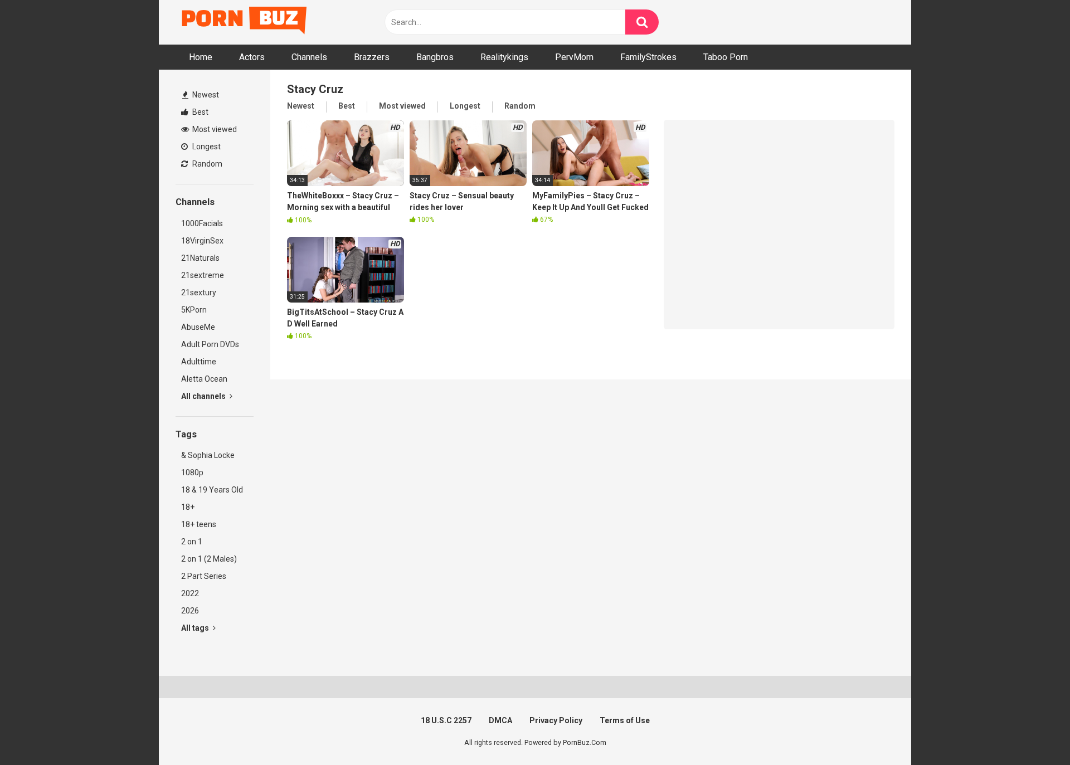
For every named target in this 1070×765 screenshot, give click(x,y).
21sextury (198, 292)
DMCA (500, 720)
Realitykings (504, 57)
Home (200, 57)
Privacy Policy (555, 720)
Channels (309, 57)
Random (206, 163)
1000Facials (202, 223)
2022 (190, 593)
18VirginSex (202, 240)
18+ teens (198, 524)
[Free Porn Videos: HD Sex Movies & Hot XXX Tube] (245, 23)
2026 (190, 610)
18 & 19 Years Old (212, 489)
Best (199, 112)
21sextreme (202, 275)
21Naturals (200, 258)
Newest (205, 94)
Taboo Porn (725, 57)
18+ (187, 507)
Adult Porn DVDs (210, 344)
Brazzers (372, 57)
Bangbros (435, 57)
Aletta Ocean (204, 378)
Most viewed (214, 129)
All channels (204, 396)
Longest (206, 146)
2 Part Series (203, 576)
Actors (252, 57)
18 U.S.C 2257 (446, 720)
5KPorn (194, 309)
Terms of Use (625, 720)
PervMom (574, 57)
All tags (196, 627)
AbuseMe (198, 327)
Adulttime (198, 361)
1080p (192, 472)
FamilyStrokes (648, 57)
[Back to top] (1033, 731)
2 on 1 (191, 541)
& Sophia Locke (208, 455)
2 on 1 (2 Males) (209, 558)
